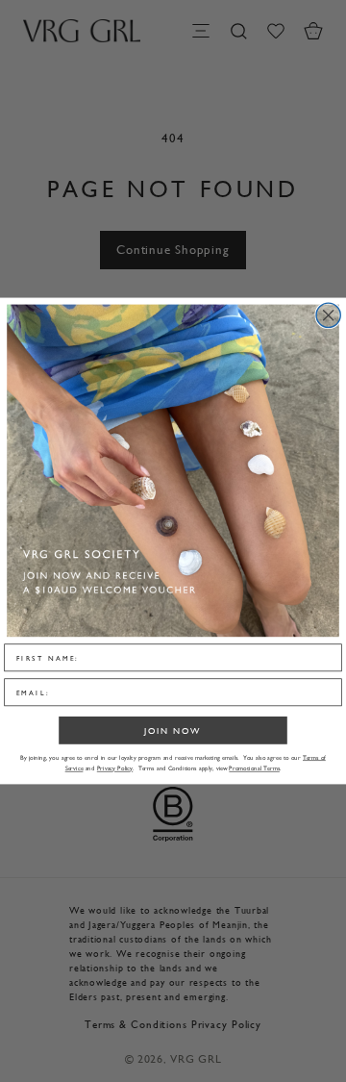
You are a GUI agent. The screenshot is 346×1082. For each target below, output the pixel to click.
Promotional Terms (254, 769)
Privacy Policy (115, 769)
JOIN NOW (172, 730)
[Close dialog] (328, 315)
